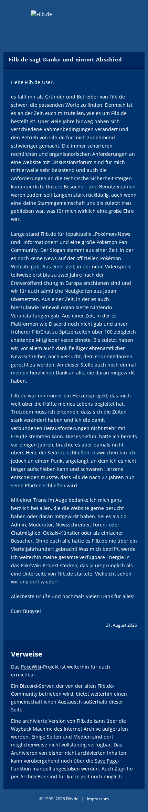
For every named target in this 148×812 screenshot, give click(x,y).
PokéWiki (31, 666)
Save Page (106, 760)
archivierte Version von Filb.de (57, 721)
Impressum (98, 799)
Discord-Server (37, 686)
